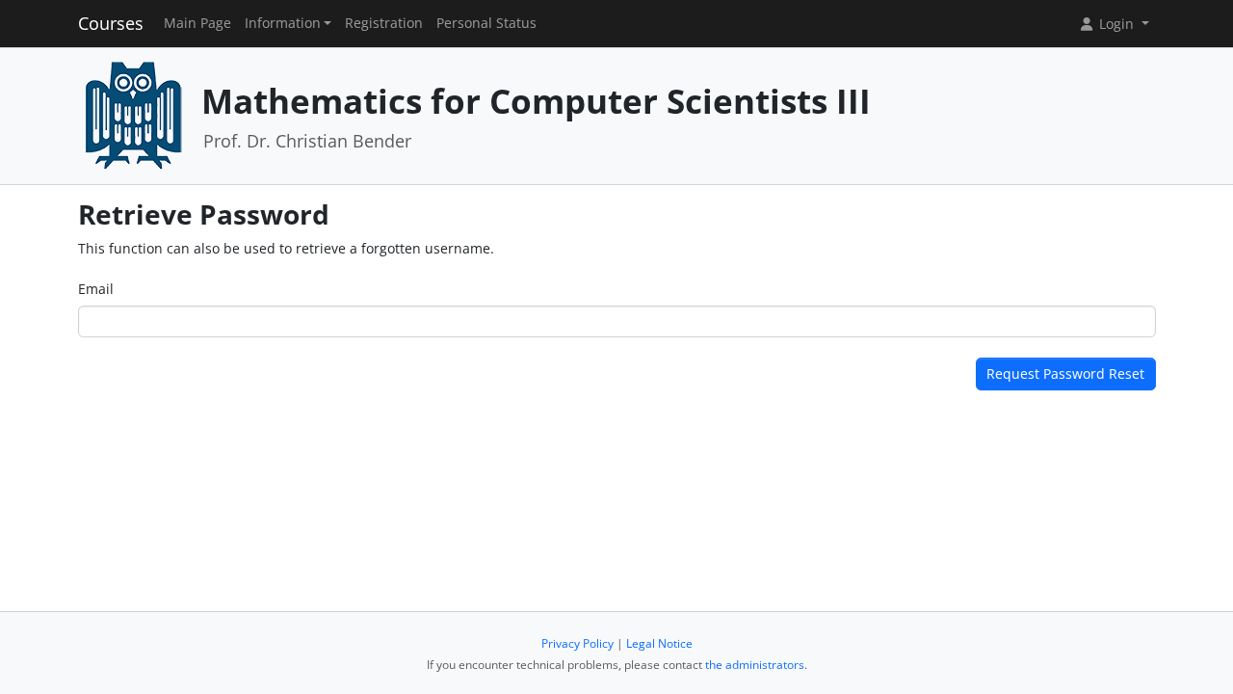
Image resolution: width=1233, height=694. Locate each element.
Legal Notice (659, 643)
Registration (384, 23)
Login (1116, 23)
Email (96, 289)
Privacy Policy (577, 643)
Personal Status (486, 23)
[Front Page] (133, 114)
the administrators (754, 664)
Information (283, 23)
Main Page (197, 23)
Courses (111, 23)
